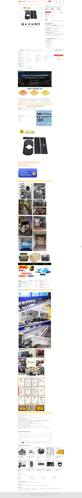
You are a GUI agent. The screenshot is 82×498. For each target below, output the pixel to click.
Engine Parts (54, 478)
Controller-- (30, 476)
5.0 (56, 50)
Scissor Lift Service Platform (57, 488)
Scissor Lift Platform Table (50, 488)
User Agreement (44, 495)
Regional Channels (48, 493)
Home (18, 4)
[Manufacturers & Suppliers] (21, 1)
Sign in (63, 1)
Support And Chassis (41, 485)
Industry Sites (45, 493)
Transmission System (47, 485)
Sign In (46, 46)
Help (52, 3)
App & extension (56, 3)
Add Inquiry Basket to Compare (30, 26)
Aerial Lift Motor (42, 478)
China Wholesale (38, 493)
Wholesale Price (42, 493)
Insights (57, 493)
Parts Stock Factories (20, 488)
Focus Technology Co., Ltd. (36, 495)
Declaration (48, 495)
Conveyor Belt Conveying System (34, 485)
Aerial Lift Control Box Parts (32, 477)
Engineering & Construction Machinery (30, 4)
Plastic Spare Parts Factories (27, 488)
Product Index (52, 493)
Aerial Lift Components (31, 478)
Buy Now (59, 55)
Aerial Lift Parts (54, 477)
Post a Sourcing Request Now (35, 442)
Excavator (19, 485)
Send (22, 442)
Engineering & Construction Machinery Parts (38, 4)
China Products (28, 493)
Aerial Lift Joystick (20, 477)
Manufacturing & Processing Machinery (23, 4)
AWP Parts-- (19, 476)
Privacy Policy (50, 495)
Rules (63, 3)
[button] (50, 51)
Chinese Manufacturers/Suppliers (33, 493)
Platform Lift (37, 488)
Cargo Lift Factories (33, 488)
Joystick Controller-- (43, 476)
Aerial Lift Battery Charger (43, 477)
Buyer (49, 3)
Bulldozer (23, 485)
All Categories (20, 3)
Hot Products (25, 493)
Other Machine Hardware (27, 485)
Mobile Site (55, 493)
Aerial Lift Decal (19, 478)
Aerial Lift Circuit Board (55, 476)
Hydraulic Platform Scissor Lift (43, 488)
